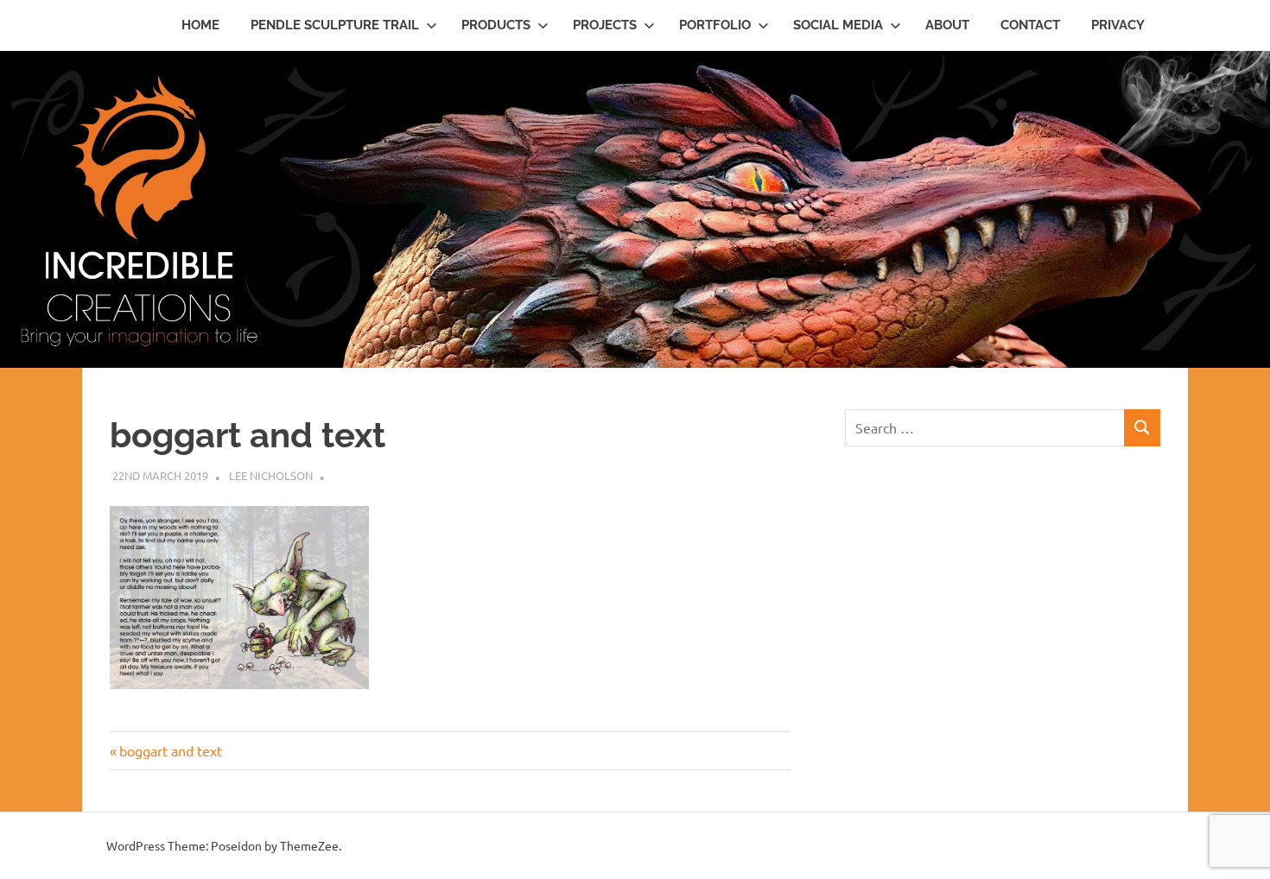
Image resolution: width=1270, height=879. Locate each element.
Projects (605, 25)
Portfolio (715, 25)
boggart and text (170, 750)
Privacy (1118, 25)
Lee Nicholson (271, 475)
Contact (1030, 25)
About (947, 25)
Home (200, 25)
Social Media (838, 25)
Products (495, 25)
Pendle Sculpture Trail (335, 25)
